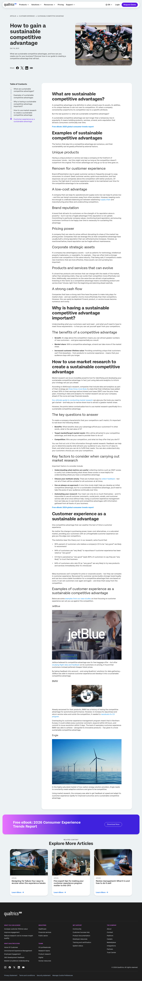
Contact (110, 932)
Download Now (113, 824)
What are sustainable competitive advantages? (24, 90)
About (109, 929)
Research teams (44, 951)
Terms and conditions (27, 975)
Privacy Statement (10, 975)
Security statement (44, 975)
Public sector (43, 936)
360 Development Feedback (14, 957)
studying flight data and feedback (66, 665)
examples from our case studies (78, 599)
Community (77, 929)
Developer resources (80, 939)
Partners (110, 949)
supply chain (105, 200)
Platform (110, 936)
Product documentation (81, 936)
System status (78, 946)
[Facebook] (10, 967)
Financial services (44, 932)
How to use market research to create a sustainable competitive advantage (25, 112)
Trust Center (111, 952)
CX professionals (44, 947)
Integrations (111, 946)
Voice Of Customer (11, 947)
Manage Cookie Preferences (62, 975)
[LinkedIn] (19, 967)
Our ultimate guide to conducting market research (72, 400)
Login (117, 5)
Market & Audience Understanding (16, 961)
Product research (44, 954)
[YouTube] (23, 967)
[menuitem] (24, 5)
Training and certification (82, 942)
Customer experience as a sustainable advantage (24, 120)
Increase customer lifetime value (16, 929)
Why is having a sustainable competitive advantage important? (25, 104)
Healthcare (42, 929)
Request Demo (130, 5)
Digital (40, 957)
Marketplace (111, 942)
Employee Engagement (12, 954)
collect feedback (108, 479)
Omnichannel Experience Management (18, 951)
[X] (14, 967)
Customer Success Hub (81, 932)
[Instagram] (5, 967)
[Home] (10, 5)
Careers (109, 939)
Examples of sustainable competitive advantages (24, 96)
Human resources (44, 961)
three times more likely (77, 389)
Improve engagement (12, 932)
